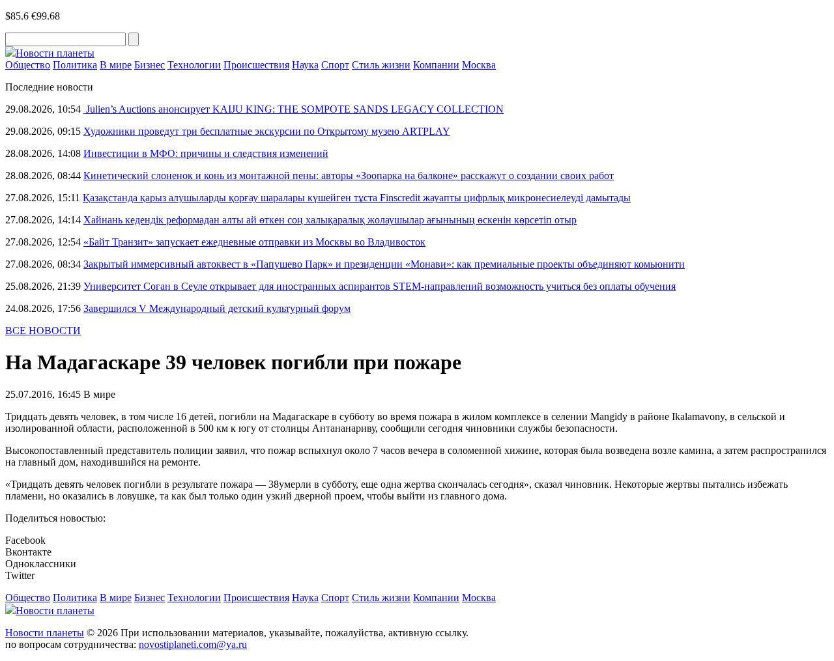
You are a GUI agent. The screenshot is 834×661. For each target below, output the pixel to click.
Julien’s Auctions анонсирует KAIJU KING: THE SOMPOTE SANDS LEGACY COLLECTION (293, 109)
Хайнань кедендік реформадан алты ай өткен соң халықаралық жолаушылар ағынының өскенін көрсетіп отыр (330, 219)
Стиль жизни (381, 64)
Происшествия (256, 64)
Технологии (194, 64)
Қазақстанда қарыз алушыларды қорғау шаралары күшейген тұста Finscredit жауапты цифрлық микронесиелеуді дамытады (357, 197)
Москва (479, 64)
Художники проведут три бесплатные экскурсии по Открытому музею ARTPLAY (266, 131)
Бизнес (149, 64)
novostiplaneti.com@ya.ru (193, 644)
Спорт (335, 64)
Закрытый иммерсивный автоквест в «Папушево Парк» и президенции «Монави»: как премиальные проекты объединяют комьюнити (384, 264)
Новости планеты (44, 632)
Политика (75, 64)
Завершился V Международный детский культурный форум (217, 308)
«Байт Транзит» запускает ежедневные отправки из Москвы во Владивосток (254, 241)
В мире (116, 64)
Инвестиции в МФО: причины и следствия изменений (205, 153)
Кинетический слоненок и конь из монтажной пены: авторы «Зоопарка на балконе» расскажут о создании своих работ (348, 175)
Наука (305, 64)
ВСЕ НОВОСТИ (43, 330)
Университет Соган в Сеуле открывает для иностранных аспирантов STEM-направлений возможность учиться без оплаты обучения (379, 286)
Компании (436, 64)
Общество (27, 64)
